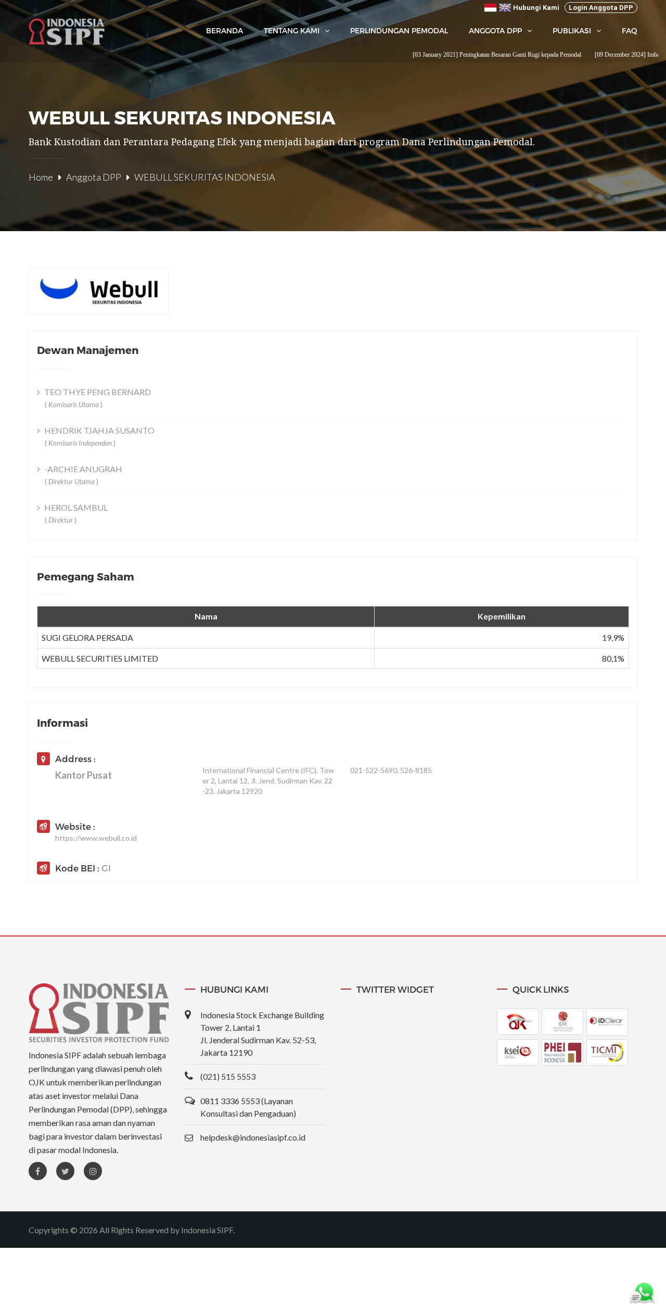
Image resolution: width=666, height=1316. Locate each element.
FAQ (629, 30)
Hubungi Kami (536, 7)
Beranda (224, 30)
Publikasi (572, 31)
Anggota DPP (495, 31)
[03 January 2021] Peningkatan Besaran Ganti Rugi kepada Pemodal (472, 54)
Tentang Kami (291, 31)
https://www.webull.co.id (96, 837)
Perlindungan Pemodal (399, 30)
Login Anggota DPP (601, 7)
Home (41, 177)
